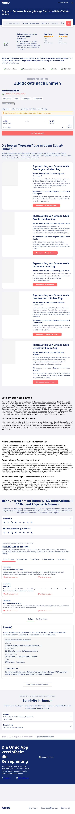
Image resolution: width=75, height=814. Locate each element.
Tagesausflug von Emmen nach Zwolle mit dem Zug (51, 217)
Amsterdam (7, 98)
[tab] (9, 559)
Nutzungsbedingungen (49, 808)
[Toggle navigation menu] (72, 3)
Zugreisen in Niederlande (23, 737)
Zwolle (17, 98)
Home (4, 737)
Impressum (33, 808)
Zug (10, 737)
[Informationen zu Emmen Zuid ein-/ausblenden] (70, 726)
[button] (45, 23)
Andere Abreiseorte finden (15, 94)
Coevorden (38, 98)
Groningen (26, 98)
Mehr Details (7, 104)
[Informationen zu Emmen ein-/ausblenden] (70, 716)
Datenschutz (65, 808)
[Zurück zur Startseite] (6, 3)
